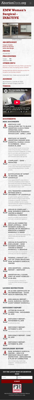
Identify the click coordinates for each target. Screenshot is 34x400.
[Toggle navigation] (30, 3)
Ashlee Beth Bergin (8, 48)
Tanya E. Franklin (8, 45)
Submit (17, 381)
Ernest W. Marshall (8, 46)
